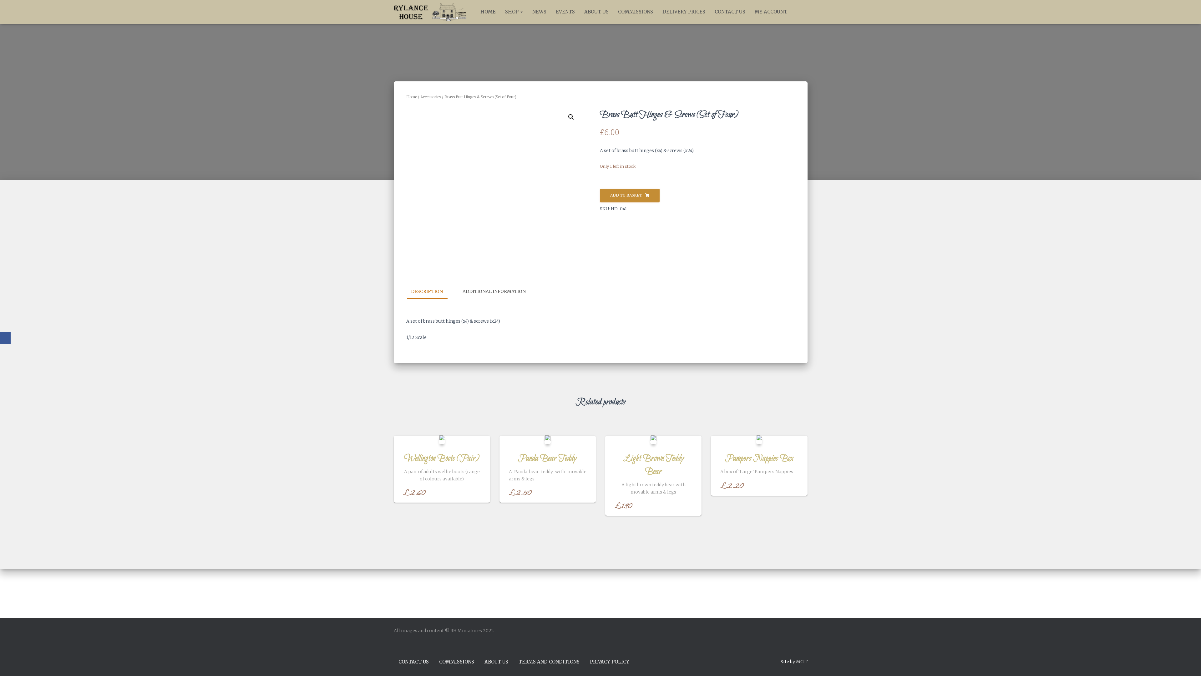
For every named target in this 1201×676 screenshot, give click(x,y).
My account (771, 12)
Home (488, 12)
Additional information (494, 291)
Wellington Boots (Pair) (441, 458)
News (539, 12)
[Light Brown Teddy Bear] (653, 439)
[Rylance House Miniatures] (430, 12)
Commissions (635, 12)
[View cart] (800, 11)
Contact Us (730, 12)
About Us (596, 12)
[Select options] (477, 492)
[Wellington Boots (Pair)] (442, 439)
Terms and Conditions (549, 662)
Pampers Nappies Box (759, 458)
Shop (512, 12)
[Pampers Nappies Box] (759, 439)
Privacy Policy (609, 662)
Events (565, 12)
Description (427, 291)
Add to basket (626, 195)
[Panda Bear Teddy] (548, 439)
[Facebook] (5, 338)
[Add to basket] (583, 492)
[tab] (431, 291)
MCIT (802, 661)
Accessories (430, 97)
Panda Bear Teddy (547, 458)
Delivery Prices (683, 12)
